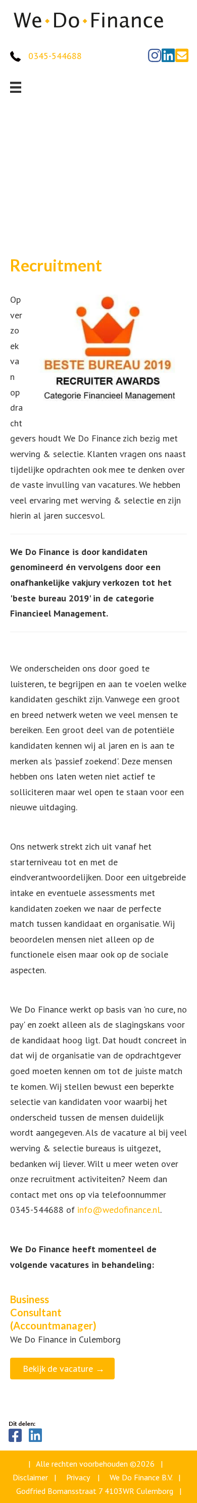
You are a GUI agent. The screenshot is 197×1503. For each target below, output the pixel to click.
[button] (155, 55)
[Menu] (15, 87)
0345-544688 (55, 56)
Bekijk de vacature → (64, 1368)
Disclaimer (30, 1477)
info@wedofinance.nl (118, 1209)
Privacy (77, 1477)
